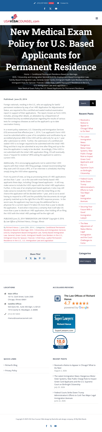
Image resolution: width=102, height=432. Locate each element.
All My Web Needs (80, 419)
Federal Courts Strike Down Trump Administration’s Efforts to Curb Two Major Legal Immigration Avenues (87, 189)
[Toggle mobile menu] (97, 18)
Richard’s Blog (11, 365)
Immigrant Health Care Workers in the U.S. (44, 235)
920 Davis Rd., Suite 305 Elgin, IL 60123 (24, 307)
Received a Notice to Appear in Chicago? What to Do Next (86, 125)
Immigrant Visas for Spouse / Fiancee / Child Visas (24, 238)
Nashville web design (59, 419)
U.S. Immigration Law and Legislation (37, 240)
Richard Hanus (12, 227)
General (11, 235)
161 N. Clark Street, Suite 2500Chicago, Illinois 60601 (20, 298)
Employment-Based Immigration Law (26, 232)
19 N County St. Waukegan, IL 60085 (23, 310)
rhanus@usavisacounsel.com (20, 318)
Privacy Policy (11, 370)
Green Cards (21, 235)
